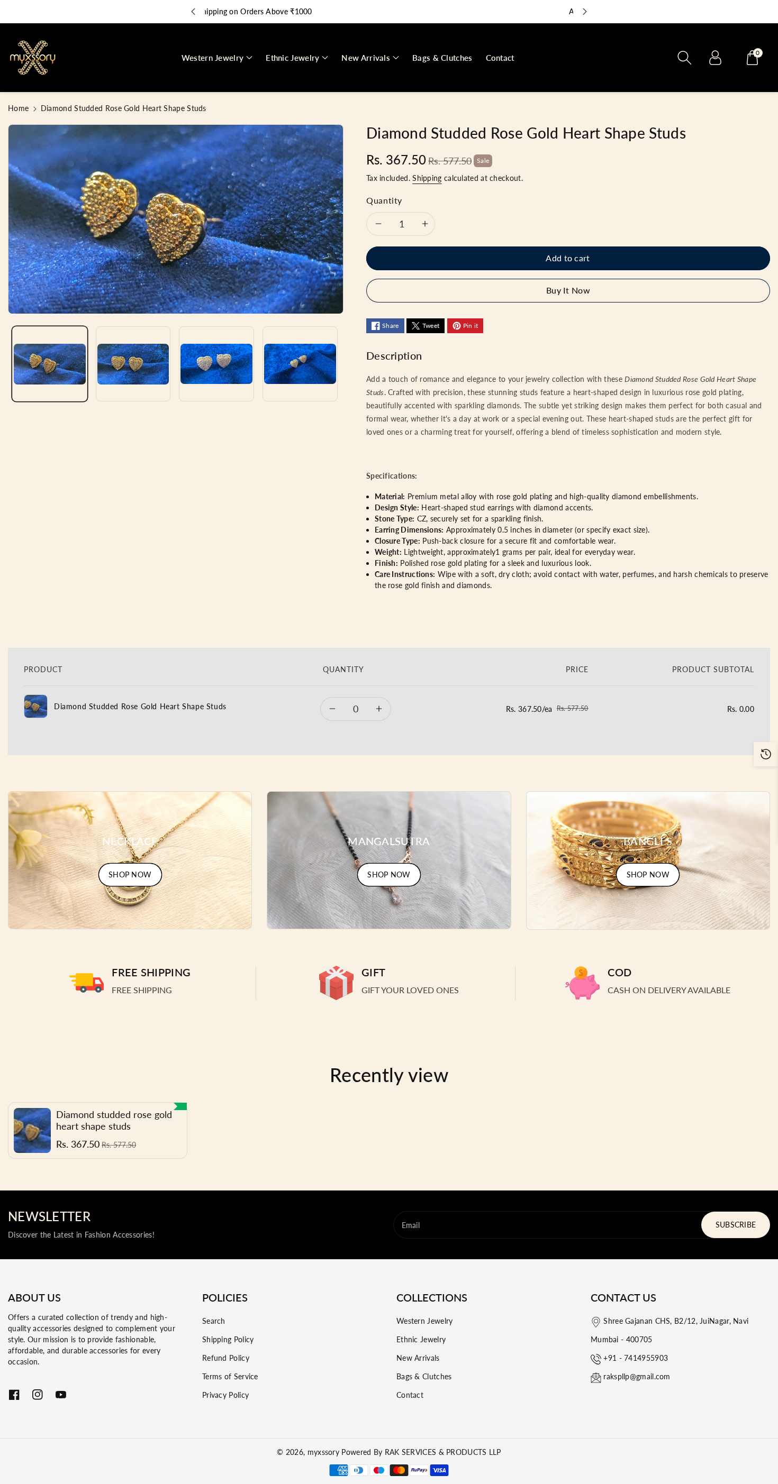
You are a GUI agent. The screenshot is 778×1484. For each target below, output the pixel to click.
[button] (217, 58)
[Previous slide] (193, 11)
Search (213, 1320)
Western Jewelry (424, 1320)
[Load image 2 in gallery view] (133, 364)
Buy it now (568, 290)
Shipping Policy (228, 1339)
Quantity (384, 200)
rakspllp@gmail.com (636, 1376)
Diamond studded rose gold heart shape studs (114, 1120)
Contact (409, 1394)
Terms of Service (230, 1376)
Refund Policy (225, 1357)
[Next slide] (584, 11)
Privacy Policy (225, 1394)
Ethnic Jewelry (421, 1339)
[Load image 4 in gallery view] (300, 364)
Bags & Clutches (424, 1376)
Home (18, 108)
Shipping (426, 177)
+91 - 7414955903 (635, 1357)
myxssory (323, 1452)
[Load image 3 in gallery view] (216, 364)
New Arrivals (418, 1357)
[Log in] (715, 57)
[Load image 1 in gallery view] (49, 364)
